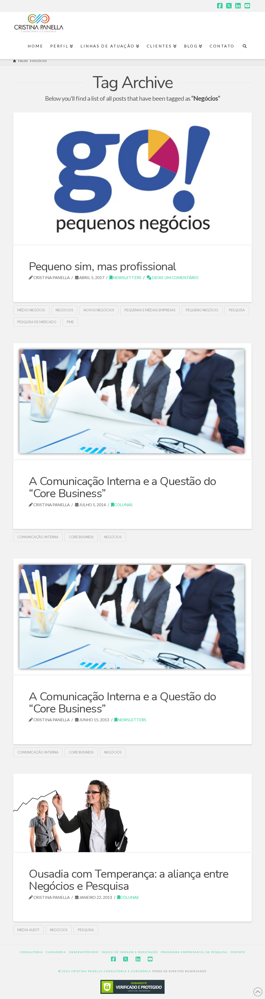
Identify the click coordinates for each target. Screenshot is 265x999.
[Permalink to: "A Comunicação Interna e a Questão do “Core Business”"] (132, 401)
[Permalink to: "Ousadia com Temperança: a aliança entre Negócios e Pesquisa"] (132, 813)
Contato (238, 952)
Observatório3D (84, 952)
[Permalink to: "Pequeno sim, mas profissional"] (132, 178)
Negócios (64, 310)
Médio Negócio (31, 310)
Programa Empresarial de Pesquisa (194, 952)
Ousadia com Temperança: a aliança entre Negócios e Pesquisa (129, 880)
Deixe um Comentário (174, 277)
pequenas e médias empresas (149, 310)
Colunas (123, 504)
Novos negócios (99, 310)
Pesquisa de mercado (36, 322)
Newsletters (127, 277)
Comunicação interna (37, 537)
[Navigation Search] (245, 46)
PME (70, 322)
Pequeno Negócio (202, 310)
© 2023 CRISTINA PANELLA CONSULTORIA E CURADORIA (105, 971)
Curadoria (56, 952)
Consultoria (31, 952)
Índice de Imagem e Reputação (130, 952)
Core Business (81, 537)
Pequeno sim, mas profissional (102, 266)
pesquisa (237, 310)
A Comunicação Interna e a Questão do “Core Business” (122, 487)
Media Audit (28, 930)
